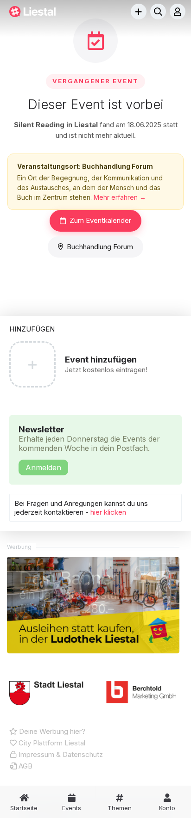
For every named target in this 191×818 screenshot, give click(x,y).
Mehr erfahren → (120, 197)
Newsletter (89, 448)
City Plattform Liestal (51, 742)
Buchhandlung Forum (100, 246)
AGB (24, 766)
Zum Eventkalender (100, 220)
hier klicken (108, 512)
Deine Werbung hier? (51, 731)
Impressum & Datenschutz (60, 754)
